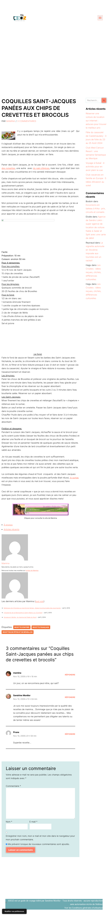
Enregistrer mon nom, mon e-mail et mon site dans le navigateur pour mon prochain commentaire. (40, 838)
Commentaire (13, 786)
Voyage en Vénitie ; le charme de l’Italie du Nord (20, 617)
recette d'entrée (21, 627)
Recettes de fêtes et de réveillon (17, 632)
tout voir (39, 601)
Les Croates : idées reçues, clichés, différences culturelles (93, 272)
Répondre (70, 675)
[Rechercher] (104, 100)
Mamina (10, 121)
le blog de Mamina (32, 570)
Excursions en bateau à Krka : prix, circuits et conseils (95, 208)
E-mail (33, 821)
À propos (8, 525)
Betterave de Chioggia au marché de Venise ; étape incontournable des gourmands (32, 608)
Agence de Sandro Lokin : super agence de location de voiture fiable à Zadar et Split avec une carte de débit (96, 227)
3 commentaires (26, 121)
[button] (100, 17)
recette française (41, 627)
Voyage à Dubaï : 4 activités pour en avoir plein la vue (95, 166)
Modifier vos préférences (14, 911)
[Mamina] (15, 560)
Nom (9, 821)
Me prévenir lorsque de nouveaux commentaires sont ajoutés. (39, 844)
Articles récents (11, 529)
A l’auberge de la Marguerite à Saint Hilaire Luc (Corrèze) (23, 612)
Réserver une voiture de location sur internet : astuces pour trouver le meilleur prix (96, 120)
